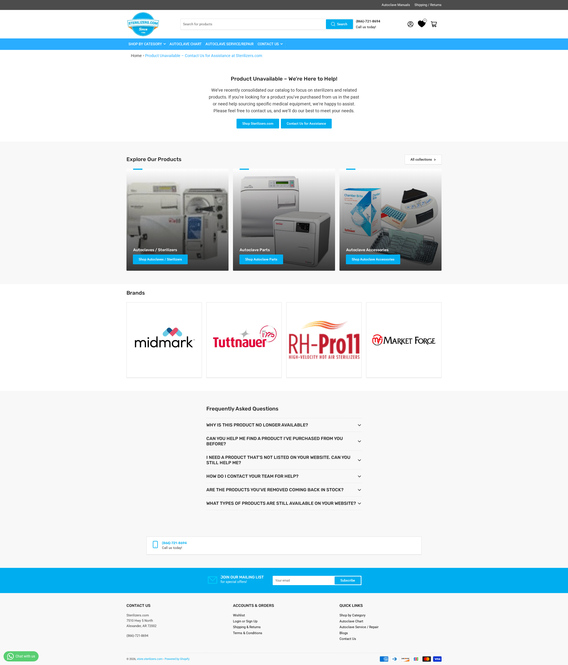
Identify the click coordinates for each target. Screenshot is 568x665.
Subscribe (347, 580)
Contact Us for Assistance (306, 124)
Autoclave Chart (351, 621)
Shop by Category (145, 44)
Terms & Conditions (247, 633)
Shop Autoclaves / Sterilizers (160, 259)
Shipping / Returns (428, 5)
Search (342, 24)
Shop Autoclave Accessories (373, 259)
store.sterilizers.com (149, 659)
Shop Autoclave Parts (261, 259)
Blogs (343, 633)
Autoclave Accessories (367, 250)
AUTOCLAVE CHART (186, 44)
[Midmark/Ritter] (164, 339)
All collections (421, 160)
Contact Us (347, 639)
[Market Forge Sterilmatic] (403, 339)
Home (136, 55)
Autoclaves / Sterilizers (155, 250)
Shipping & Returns (247, 627)
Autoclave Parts (255, 250)
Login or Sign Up (245, 621)
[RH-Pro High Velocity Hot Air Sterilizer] (323, 339)
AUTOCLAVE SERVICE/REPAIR (229, 44)
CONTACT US (268, 44)
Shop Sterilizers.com (257, 124)
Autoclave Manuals (396, 5)
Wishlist (239, 615)
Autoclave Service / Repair (359, 627)
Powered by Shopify (177, 659)
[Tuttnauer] (244, 339)
